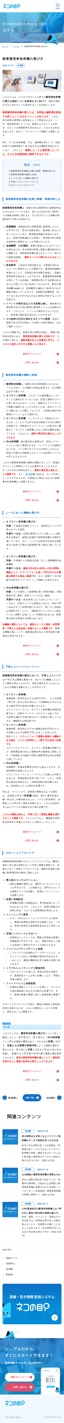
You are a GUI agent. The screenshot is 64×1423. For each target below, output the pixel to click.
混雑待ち (10, 1264)
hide (36, 165)
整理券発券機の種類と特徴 (22, 174)
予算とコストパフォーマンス (24, 182)
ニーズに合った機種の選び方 (24, 178)
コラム (16, 47)
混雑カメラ (11, 1258)
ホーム (5, 47)
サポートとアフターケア (21, 185)
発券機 (9, 1269)
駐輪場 (9, 1275)
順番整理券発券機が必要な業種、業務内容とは (32, 171)
